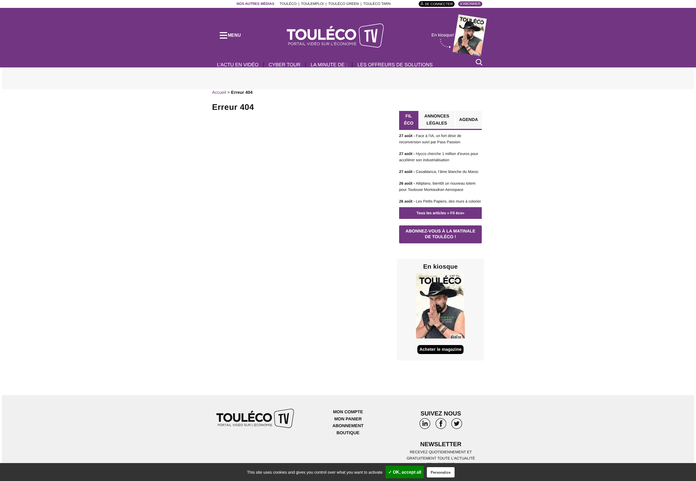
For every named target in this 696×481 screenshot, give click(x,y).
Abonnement (348, 426)
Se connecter (439, 4)
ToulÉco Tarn (376, 4)
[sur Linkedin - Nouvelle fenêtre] (425, 425)
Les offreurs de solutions (395, 64)
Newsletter (441, 444)
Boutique (348, 433)
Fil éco (409, 120)
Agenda (468, 119)
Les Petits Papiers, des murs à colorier (440, 201)
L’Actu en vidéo (238, 64)
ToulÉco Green (343, 4)
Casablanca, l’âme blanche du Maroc (438, 171)
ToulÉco (288, 4)
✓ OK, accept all (404, 472)
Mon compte (348, 412)
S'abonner (470, 4)
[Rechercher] (479, 62)
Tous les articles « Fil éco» (440, 213)
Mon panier (348, 419)
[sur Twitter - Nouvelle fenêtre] (456, 425)
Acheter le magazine (441, 349)
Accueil (219, 92)
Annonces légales (436, 120)
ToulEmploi (312, 4)
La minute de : (328, 64)
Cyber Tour (284, 64)
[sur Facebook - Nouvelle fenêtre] (440, 425)
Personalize (440, 472)
